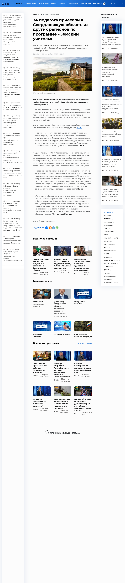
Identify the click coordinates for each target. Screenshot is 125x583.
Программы (73, 3)
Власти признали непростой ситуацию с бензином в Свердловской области (12, 39)
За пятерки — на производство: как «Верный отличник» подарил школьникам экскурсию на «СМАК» (12, 225)
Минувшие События (79, 303)
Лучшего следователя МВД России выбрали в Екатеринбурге (12, 107)
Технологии (108, 232)
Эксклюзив (38, 302)
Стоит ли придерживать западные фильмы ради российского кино (83, 368)
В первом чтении (110, 282)
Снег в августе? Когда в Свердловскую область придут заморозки (111, 134)
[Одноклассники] (114, 4)
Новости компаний (111, 260)
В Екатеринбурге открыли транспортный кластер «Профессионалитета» (12, 256)
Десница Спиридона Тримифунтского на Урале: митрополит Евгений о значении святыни (62, 370)
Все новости (108, 212)
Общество (107, 216)
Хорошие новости (62, 334)
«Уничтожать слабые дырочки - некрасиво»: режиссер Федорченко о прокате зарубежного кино (111, 104)
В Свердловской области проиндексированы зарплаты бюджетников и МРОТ (12, 157)
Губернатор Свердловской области (60, 304)
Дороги (106, 270)
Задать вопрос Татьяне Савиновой (52, 3)
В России (107, 257)
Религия (107, 273)
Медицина (108, 225)
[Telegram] (53, 227)
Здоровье (107, 279)
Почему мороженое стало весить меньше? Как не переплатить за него (12, 174)
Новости (19, 3)
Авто (116, 238)
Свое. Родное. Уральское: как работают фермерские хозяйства (40, 368)
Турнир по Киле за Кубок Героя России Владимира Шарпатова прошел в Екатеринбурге (12, 74)
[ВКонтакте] (46, 227)
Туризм (106, 235)
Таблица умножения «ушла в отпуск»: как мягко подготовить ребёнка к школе (111, 192)
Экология (107, 238)
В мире (106, 254)
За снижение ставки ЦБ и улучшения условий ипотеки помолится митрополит (11, 140)
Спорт (106, 228)
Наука (106, 247)
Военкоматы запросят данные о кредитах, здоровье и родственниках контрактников (12, 22)
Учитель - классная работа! (91, 3)
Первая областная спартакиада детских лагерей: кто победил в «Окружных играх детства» (82, 404)
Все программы (85, 343)
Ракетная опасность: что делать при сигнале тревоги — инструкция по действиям (11, 122)
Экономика (108, 222)
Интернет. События (37, 335)
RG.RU (79, 128)
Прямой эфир (31, 3)
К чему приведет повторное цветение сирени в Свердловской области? (111, 71)
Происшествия (109, 251)
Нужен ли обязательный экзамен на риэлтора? (39, 402)
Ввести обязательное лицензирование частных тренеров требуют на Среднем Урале (12, 92)
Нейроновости (109, 276)
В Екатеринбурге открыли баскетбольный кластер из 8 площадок (10, 190)
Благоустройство (110, 263)
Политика (107, 219)
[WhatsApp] (119, 4)
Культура (107, 241)
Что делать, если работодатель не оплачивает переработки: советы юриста (12, 208)
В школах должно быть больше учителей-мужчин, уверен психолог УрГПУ (111, 163)
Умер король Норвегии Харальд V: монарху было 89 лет (12, 241)
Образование (109, 244)
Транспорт (108, 267)
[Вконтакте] (111, 4)
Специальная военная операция (83, 335)
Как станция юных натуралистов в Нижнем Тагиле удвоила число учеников (62, 403)
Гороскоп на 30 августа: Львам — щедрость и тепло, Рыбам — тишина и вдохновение (11, 57)
